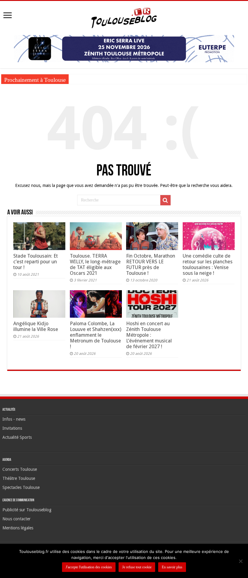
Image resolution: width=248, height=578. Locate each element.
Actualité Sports (17, 437)
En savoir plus (172, 567)
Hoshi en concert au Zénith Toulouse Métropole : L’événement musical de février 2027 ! (149, 335)
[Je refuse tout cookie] (240, 561)
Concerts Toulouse (19, 469)
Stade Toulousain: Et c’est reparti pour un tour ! (35, 261)
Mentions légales (17, 527)
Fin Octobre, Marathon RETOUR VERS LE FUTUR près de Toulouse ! (150, 264)
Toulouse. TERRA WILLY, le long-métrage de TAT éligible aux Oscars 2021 (95, 264)
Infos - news (13, 419)
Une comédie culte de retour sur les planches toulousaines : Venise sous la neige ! (208, 264)
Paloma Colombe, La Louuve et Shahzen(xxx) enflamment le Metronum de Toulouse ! (95, 335)
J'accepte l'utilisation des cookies (89, 567)
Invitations (12, 428)
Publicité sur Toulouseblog (26, 509)
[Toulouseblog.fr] (124, 17)
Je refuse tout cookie (137, 567)
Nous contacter (16, 518)
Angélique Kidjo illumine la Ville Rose (35, 326)
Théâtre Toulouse (18, 478)
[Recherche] (165, 200)
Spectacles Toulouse (21, 487)
